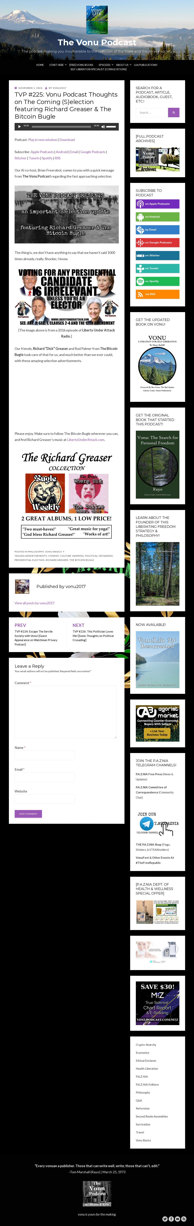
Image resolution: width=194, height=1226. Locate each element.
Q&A (139, 1100)
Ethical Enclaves (146, 1060)
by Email (150, 229)
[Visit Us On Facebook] (171, 1219)
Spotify (47, 158)
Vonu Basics (53, 551)
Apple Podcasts (42, 152)
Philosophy (36, 551)
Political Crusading (99, 555)
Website (21, 791)
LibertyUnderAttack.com (85, 440)
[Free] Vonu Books (81, 64)
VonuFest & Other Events (153, 857)
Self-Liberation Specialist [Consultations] (98, 69)
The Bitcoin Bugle (82, 560)
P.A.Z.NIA (142, 1076)
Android (62, 152)
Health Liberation (147, 1068)
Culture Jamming (72, 555)
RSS (57, 158)
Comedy (53, 555)
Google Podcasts (92, 152)
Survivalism (143, 1124)
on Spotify (152, 281)
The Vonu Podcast (97, 42)
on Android (152, 216)
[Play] (19, 127)
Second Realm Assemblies (152, 1116)
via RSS (150, 294)
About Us (122, 64)
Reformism (142, 1108)
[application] (67, 127)
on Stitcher (152, 255)
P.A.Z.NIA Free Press (149, 774)
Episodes (104, 64)
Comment (23, 683)
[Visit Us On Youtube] (177, 1219)
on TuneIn (151, 268)
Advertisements (36, 555)
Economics (142, 1052)
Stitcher (21, 158)
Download (67, 140)
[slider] (111, 126)
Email (74, 152)
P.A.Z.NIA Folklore (147, 1084)
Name (20, 747)
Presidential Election (30, 560)
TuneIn (34, 158)
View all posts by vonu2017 (34, 603)
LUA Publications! (146, 64)
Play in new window (42, 140)
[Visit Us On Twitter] (165, 1219)
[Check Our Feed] (184, 1219)
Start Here (56, 64)
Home (40, 64)
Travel (140, 1132)
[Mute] (103, 127)
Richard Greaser (57, 560)
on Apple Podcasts (157, 203)
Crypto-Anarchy (146, 1044)
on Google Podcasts (158, 242)
